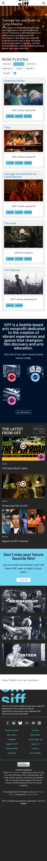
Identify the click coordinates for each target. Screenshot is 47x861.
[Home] (13, 696)
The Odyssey (12, 270)
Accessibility (35, 753)
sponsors (33, 680)
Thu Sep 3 (7, 73)
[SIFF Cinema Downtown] (11, 373)
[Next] (43, 26)
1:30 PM (9, 212)
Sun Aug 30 (30, 64)
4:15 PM (18, 163)
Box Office (12, 734)
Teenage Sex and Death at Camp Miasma (21, 22)
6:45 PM (27, 116)
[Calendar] (15, 73)
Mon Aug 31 (8, 69)
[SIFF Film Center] (11, 396)
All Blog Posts (40, 430)
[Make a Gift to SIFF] (23, 627)
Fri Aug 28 (7, 64)
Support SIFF (11, 744)
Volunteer (11, 753)
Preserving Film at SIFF (15, 505)
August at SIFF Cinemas (15, 541)
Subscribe (24, 580)
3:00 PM (9, 305)
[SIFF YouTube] (33, 723)
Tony (7, 127)
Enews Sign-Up (35, 739)
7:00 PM (27, 163)
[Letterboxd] (39, 723)
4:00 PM (18, 116)
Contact (35, 748)
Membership (11, 748)
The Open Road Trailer (15, 468)
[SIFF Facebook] (8, 723)
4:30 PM (18, 212)
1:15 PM (9, 163)
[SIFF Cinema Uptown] (35, 373)
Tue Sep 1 (19, 69)
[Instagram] (14, 723)
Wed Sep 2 (30, 69)
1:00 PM (9, 116)
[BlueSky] (20, 723)
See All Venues (23, 412)
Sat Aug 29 (18, 64)
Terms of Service (15, 772)
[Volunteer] (23, 654)
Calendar (12, 739)
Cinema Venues (12, 730)
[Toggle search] (43, 3)
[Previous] (4, 26)
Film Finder (35, 734)
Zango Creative (32, 794)
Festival (35, 730)
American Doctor (14, 81)
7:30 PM (27, 212)
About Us (35, 744)
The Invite (10, 223)
